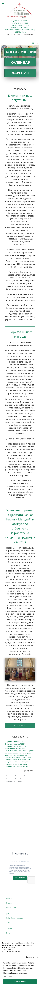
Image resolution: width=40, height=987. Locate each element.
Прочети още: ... (20, 726)
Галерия (9, 929)
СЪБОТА (14, 23)
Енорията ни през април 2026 (15, 746)
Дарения (20, 72)
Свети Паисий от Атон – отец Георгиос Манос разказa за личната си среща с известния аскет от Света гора (19, 753)
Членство (9, 903)
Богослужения (21, 52)
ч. (21, 21)
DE (33, 43)
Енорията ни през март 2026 (15, 748)
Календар (20, 62)
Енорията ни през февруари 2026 (17, 766)
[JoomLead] (20, 10)
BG (37, 43)
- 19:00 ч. (26, 23)
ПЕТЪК (13, 25)
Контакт (9, 933)
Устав (8, 922)
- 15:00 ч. (25, 21)
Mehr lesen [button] (8, 976)
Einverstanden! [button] (20, 981)
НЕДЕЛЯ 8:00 (16, 21)
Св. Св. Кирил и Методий (14, 918)
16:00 (18, 25)
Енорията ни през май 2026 (15, 744)
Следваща (10, 781)
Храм (7, 914)
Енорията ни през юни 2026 (15, 742)
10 (20, 778)
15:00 (19, 23)
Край (20, 781)
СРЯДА (13, 27)
